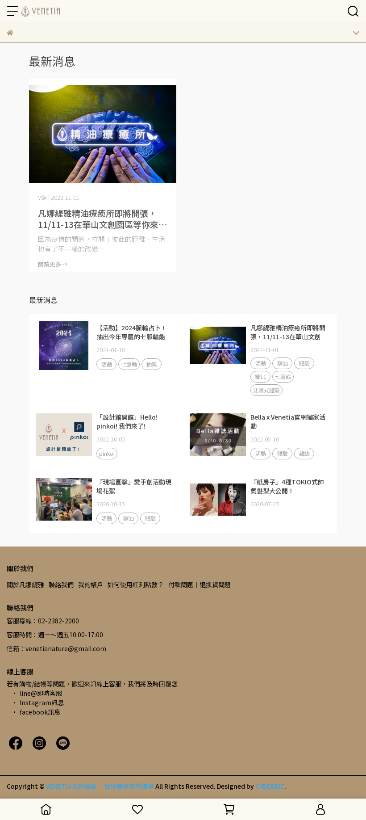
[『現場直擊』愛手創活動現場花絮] (64, 499)
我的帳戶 (90, 584)
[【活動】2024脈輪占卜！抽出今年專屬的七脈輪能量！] (64, 345)
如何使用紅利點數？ (136, 584)
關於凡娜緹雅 (25, 584)
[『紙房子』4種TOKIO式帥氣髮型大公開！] (218, 499)
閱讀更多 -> (53, 264)
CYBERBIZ (269, 786)
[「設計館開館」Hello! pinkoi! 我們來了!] (64, 434)
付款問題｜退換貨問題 (199, 584)
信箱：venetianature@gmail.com (56, 648)
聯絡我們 (61, 584)
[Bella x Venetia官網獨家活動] (218, 434)
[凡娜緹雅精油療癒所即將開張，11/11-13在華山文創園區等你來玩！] (102, 134)
